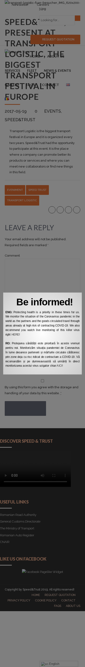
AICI (59, 365)
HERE (15, 334)
